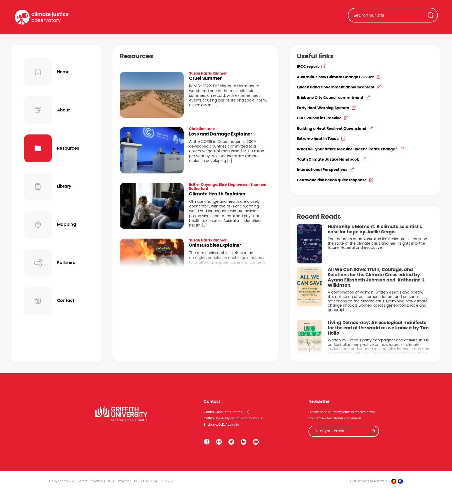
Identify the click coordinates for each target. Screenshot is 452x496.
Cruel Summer (205, 78)
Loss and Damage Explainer (220, 134)
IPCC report (308, 67)
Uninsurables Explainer (215, 245)
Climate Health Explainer (217, 194)
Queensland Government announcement (336, 87)
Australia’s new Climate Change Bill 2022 (335, 77)
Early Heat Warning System (323, 108)
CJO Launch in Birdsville (319, 118)
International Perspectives (322, 170)
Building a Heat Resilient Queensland (331, 129)
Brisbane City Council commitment (330, 98)
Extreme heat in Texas (318, 139)
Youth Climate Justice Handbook (328, 159)
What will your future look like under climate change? (347, 149)
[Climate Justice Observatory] (41, 17)
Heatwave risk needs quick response (332, 180)
